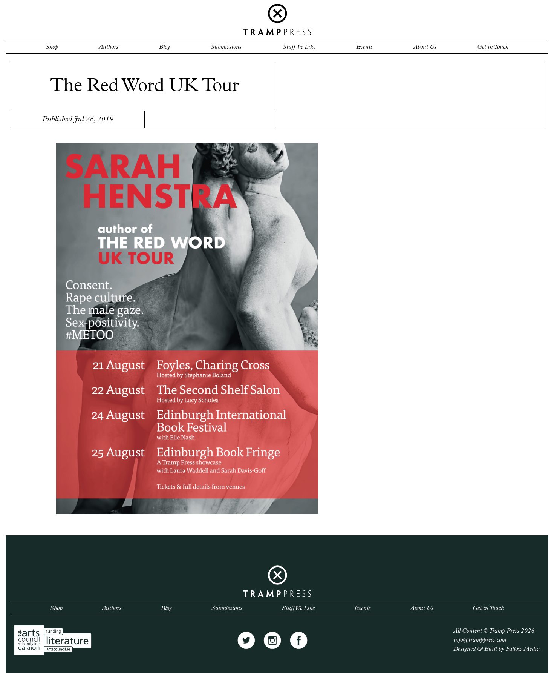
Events (364, 47)
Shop (52, 47)
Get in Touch (492, 47)
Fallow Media (523, 649)
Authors (108, 47)
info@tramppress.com (479, 640)
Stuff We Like (299, 47)
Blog (164, 47)
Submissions (226, 47)
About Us (424, 47)
